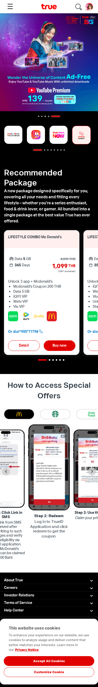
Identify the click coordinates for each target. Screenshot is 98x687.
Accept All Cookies (49, 661)
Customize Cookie (49, 672)
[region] (49, 670)
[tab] (18, 414)
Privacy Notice (27, 649)
